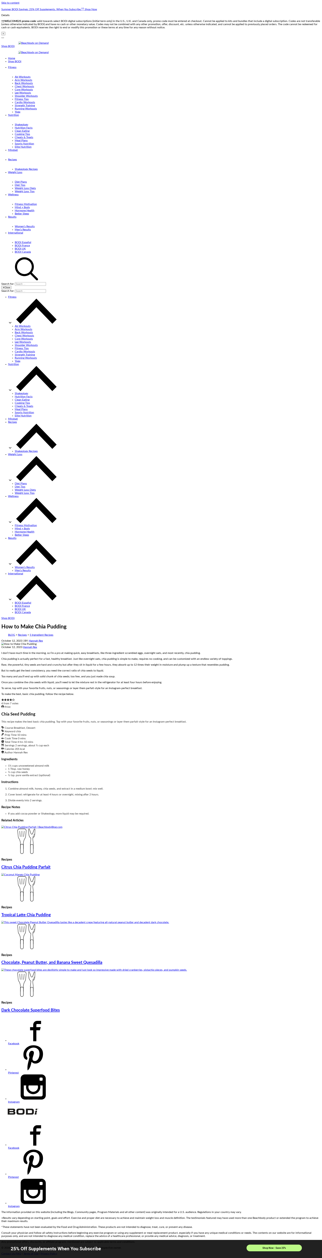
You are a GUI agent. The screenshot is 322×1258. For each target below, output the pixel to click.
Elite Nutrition (23, 147)
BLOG (11, 635)
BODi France (22, 245)
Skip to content (10, 3)
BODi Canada (23, 252)
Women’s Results (25, 226)
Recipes (12, 159)
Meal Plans (21, 140)
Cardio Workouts (25, 102)
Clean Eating (22, 131)
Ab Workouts (23, 77)
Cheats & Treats (24, 137)
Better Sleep (22, 213)
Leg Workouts (23, 92)
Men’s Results (23, 229)
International (15, 232)
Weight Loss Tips (25, 191)
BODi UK (20, 248)
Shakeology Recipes (26, 169)
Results (12, 217)
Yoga (17, 112)
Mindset (13, 150)
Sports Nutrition (24, 143)
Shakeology (21, 124)
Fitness (12, 67)
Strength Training (25, 105)
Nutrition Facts (24, 127)
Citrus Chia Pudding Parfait (25, 867)
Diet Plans (21, 182)
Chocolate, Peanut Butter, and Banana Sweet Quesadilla (51, 963)
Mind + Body (22, 207)
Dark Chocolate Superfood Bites (30, 1010)
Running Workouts (26, 108)
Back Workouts (24, 83)
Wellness (13, 194)
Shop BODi (8, 46)
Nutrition (13, 115)
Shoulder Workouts (26, 96)
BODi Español (23, 242)
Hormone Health (24, 210)
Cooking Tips (22, 134)
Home (11, 58)
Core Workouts (24, 89)
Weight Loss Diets (25, 188)
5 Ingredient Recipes (41, 635)
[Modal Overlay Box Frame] (161, 1249)
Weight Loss (15, 172)
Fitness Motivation (26, 204)
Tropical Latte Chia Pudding (26, 915)
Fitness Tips (22, 99)
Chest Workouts (24, 86)
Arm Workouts (23, 80)
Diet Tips (20, 185)
